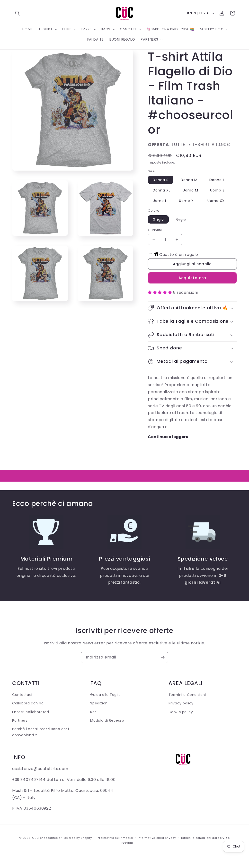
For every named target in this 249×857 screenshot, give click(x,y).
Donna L (217, 179)
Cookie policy (181, 712)
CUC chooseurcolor (47, 838)
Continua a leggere (168, 437)
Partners (19, 720)
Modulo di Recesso (107, 720)
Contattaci (22, 694)
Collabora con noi (28, 703)
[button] (17, 13)
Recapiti (127, 843)
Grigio (158, 219)
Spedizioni (99, 703)
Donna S (161, 179)
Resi (93, 712)
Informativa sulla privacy (157, 838)
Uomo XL (187, 200)
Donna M (189, 179)
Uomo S (217, 190)
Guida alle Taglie (105, 694)
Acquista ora (192, 277)
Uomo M (190, 190)
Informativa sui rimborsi (115, 838)
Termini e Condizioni (187, 694)
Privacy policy (181, 703)
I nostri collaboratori (30, 712)
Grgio (183, 220)
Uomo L (160, 200)
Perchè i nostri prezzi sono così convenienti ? (40, 732)
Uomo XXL (216, 200)
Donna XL (161, 190)
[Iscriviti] (162, 657)
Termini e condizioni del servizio (205, 838)
